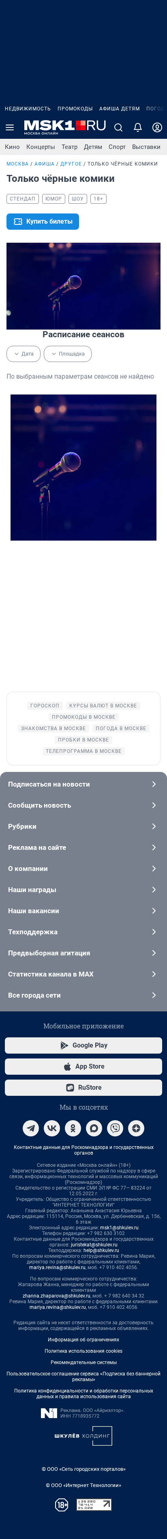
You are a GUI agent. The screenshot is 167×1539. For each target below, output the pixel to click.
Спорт (117, 147)
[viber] (115, 1128)
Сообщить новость (39, 805)
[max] (94, 1128)
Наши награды (32, 890)
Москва (17, 164)
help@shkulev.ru (101, 1250)
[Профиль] (157, 127)
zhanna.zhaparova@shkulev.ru (56, 1296)
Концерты (40, 147)
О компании (28, 868)
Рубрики (22, 826)
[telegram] (31, 1128)
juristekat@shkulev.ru (94, 1245)
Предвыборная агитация (49, 953)
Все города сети (34, 995)
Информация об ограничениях (83, 1340)
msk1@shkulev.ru (119, 1228)
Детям (93, 147)
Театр (69, 147)
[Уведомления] (138, 127)
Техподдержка (33, 932)
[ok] (73, 1128)
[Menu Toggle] (9, 127)
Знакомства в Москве (53, 728)
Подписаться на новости (49, 784)
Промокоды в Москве (84, 717)
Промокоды (75, 109)
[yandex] (136, 1128)
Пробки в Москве (83, 740)
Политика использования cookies (83, 1351)
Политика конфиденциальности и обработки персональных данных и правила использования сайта (83, 1393)
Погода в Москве (121, 728)
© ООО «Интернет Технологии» (83, 1485)
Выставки (146, 147)
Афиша (44, 164)
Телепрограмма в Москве (84, 751)
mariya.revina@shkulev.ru (57, 1267)
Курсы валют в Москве (103, 706)
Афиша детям (119, 109)
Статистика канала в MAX (51, 974)
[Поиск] (118, 127)
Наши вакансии (33, 911)
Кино (12, 147)
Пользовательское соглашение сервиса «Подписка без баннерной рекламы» (83, 1376)
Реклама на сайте (37, 847)
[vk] (52, 1128)
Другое (71, 164)
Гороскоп (45, 706)
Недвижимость (28, 109)
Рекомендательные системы (84, 1362)
